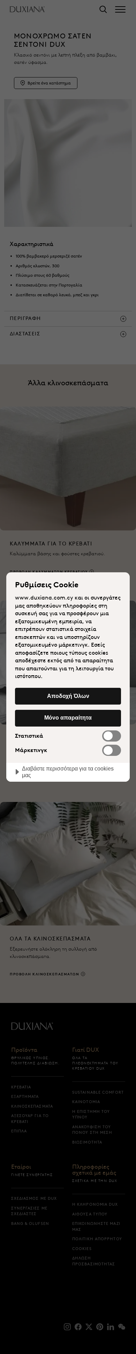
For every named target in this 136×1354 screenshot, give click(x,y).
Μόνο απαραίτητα (68, 717)
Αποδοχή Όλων (68, 696)
